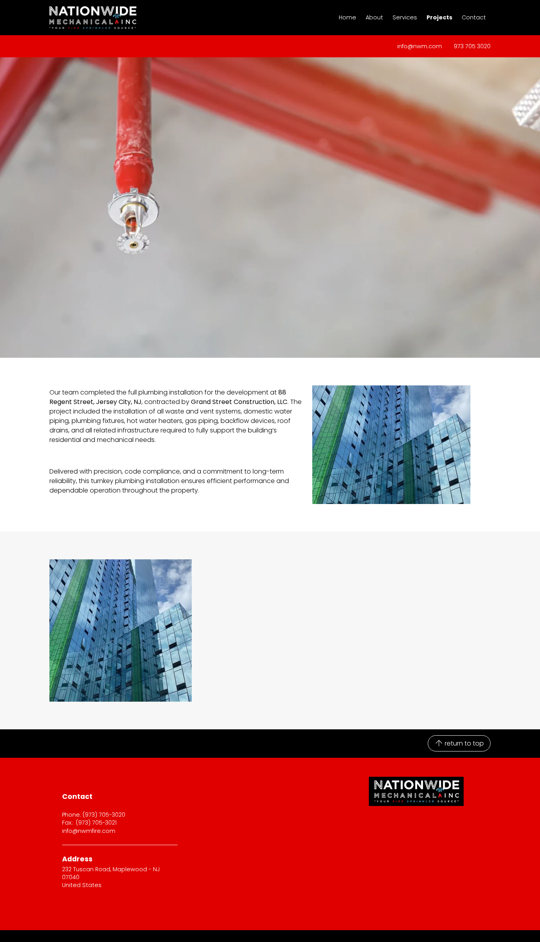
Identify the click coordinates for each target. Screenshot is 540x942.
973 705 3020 (472, 46)
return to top (463, 743)
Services (405, 17)
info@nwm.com (419, 46)
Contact (474, 17)
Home (347, 17)
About (374, 17)
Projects (439, 17)
